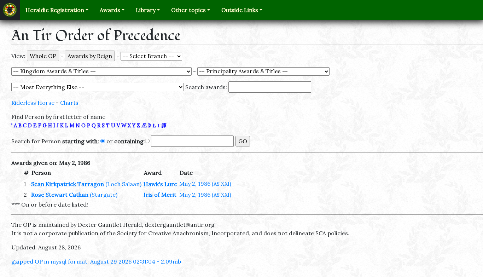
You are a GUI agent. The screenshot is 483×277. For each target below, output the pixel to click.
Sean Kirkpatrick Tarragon (67, 183)
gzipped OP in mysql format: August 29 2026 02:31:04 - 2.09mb (96, 261)
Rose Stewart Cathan (59, 194)
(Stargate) (103, 194)
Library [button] (146, 9)
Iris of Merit (160, 194)
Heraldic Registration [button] (54, 9)
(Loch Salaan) (123, 183)
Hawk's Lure (160, 183)
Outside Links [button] (239, 9)
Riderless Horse (32, 102)
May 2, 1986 (205, 183)
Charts (69, 102)
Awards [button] (110, 9)
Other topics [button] (188, 9)
